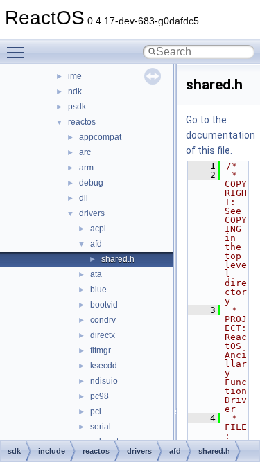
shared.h (118, 259)
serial (100, 427)
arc (85, 152)
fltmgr (100, 350)
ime (75, 76)
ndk (75, 91)
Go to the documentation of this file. (220, 135)
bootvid (104, 305)
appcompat (100, 137)
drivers (92, 213)
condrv (103, 320)
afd (96, 244)
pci (95, 411)
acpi (98, 228)
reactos (82, 122)
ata (96, 274)
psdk (77, 107)
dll (83, 198)
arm (86, 167)
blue (98, 289)
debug (91, 183)
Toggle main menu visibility (18, 51)
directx (102, 335)
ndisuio (104, 381)
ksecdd (103, 366)
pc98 (99, 396)
